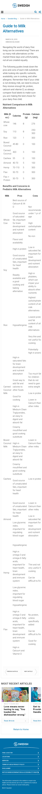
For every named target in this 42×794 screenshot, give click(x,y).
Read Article (9, 721)
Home (3, 19)
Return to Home (21, 729)
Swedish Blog (12, 19)
